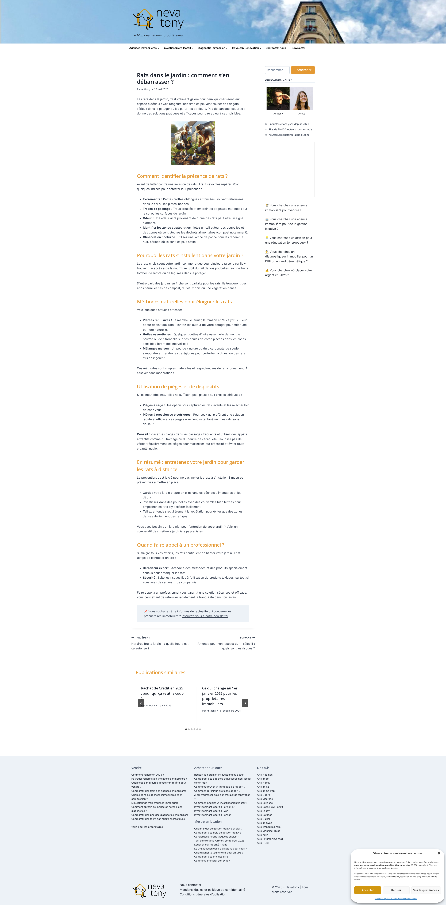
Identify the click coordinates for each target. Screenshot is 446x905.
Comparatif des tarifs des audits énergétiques (158, 818)
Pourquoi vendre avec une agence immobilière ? (159, 778)
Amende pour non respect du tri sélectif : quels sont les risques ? (226, 643)
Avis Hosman (264, 774)
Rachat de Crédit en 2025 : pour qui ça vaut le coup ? (162, 693)
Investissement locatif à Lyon (211, 810)
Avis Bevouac (265, 802)
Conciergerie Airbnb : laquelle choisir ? (216, 836)
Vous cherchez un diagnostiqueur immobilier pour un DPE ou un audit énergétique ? (289, 256)
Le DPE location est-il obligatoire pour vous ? (220, 848)
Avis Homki (263, 782)
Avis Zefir (262, 834)
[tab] (186, 729)
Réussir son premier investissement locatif (219, 774)
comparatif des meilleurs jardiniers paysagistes (170, 531)
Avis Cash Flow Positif (270, 806)
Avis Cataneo (264, 814)
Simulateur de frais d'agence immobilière (154, 802)
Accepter (368, 890)
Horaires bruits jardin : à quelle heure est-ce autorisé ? (160, 643)
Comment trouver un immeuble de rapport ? (219, 786)
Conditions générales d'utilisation (203, 894)
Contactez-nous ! (276, 48)
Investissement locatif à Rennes (212, 814)
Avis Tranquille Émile (268, 826)
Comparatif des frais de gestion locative (217, 832)
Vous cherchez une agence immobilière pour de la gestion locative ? (286, 223)
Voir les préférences (426, 890)
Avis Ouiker (263, 818)
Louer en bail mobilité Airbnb (210, 844)
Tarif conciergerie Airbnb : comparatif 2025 (219, 840)
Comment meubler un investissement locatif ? (220, 802)
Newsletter (298, 48)
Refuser (396, 890)
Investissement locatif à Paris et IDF (215, 806)
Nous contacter (190, 885)
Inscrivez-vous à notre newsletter (205, 616)
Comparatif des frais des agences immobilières (158, 790)
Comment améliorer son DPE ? (212, 860)
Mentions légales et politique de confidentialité (396, 898)
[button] (439, 853)
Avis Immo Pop (266, 790)
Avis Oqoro (263, 794)
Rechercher (303, 70)
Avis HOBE (263, 842)
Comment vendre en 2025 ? (147, 774)
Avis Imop (263, 778)
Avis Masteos (265, 798)
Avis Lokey (263, 810)
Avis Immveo (264, 822)
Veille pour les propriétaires (147, 826)
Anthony (146, 89)
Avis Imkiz (263, 786)
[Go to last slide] (141, 703)
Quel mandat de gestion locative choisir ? (218, 828)
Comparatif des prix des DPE (211, 856)
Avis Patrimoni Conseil (270, 838)
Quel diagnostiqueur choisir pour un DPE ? (218, 852)
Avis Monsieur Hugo (268, 830)
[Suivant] (245, 703)
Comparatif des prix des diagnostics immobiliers (159, 814)
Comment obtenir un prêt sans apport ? (217, 790)
